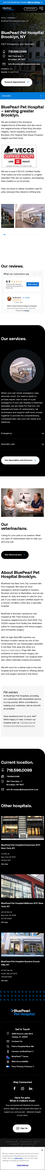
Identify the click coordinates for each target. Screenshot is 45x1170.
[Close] (42, 1150)
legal (35, 1142)
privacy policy (24, 1142)
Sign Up (24, 1128)
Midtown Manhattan (11, 650)
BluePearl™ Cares (20, 1057)
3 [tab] (9, 234)
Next (41, 216)
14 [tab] (32, 234)
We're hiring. (34, 2)
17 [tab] (39, 234)
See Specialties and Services (18, 460)
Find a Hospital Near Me (23, 1046)
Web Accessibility (20, 1062)
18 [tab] (41, 234)
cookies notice (10, 1142)
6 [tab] (15, 234)
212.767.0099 (6, 919)
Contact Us (17, 1041)
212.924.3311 (5, 860)
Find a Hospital (30, 8)
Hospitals (11, 18)
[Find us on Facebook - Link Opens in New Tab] (14, 1088)
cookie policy (18, 1158)
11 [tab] (26, 234)
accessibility (16, 1146)
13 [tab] (30, 234)
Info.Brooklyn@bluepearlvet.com (24, 64)
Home (3, 18)
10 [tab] (24, 234)
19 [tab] (43, 234)
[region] (22, 1158)
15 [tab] (34, 234)
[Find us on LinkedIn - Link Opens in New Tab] (30, 1088)
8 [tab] (19, 234)
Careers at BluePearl (21, 1052)
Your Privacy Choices (22, 1067)
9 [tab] (22, 234)
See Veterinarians (13, 555)
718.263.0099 (6, 977)
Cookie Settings (22, 1165)
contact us (27, 1146)
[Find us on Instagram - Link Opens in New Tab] (22, 1088)
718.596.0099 (17, 51)
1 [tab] (4, 234)
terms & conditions (27, 1144)
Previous (4, 216)
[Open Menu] (41, 8)
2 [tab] (7, 234)
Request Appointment (15, 82)
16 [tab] (36, 234)
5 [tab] (13, 234)
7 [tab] (17, 234)
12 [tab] (28, 234)
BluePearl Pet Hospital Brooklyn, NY (15, 21)
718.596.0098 (13, 777)
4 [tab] (11, 234)
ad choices (12, 1144)
